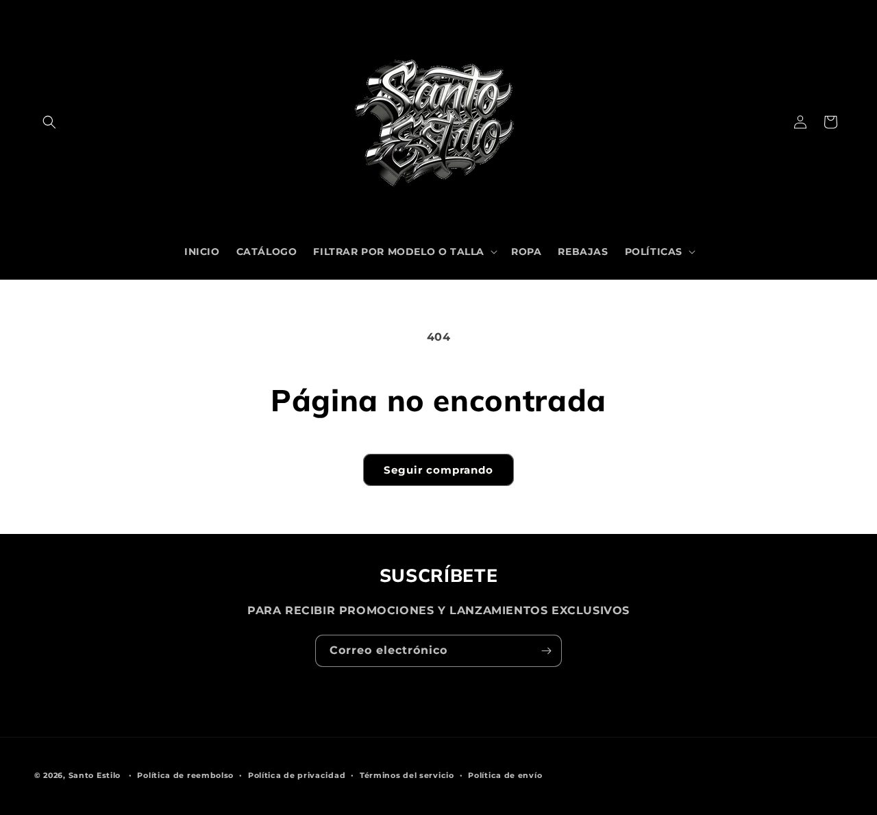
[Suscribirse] (546, 651)
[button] (49, 122)
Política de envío (505, 775)
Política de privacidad (296, 775)
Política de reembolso (185, 775)
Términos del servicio (407, 775)
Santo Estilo (95, 775)
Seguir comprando (438, 469)
